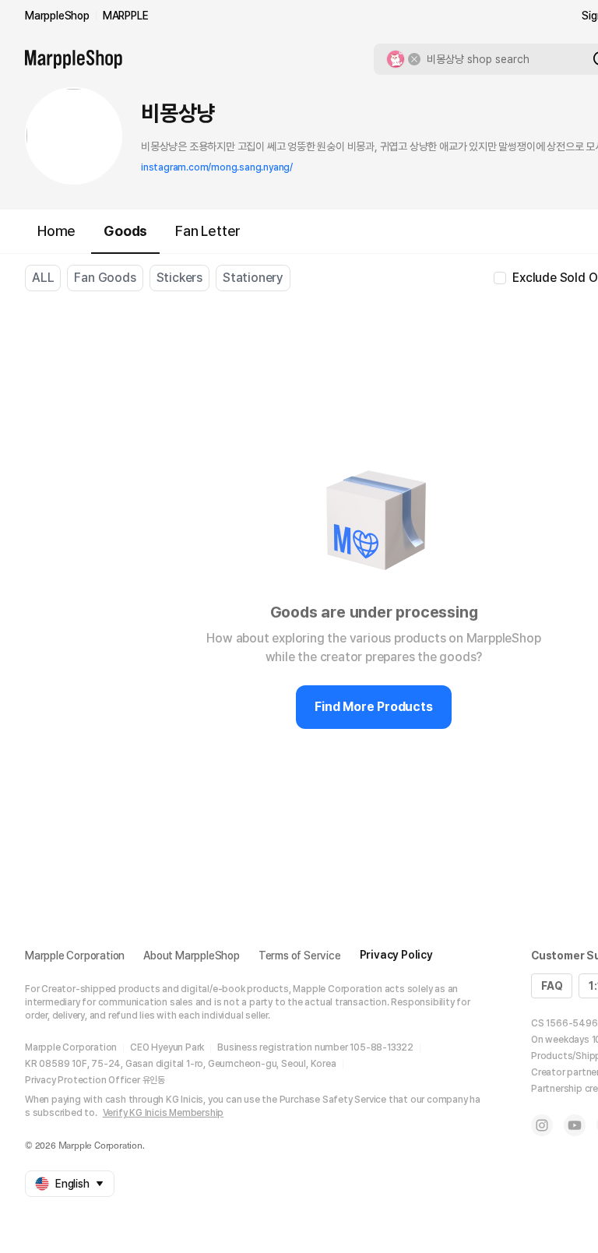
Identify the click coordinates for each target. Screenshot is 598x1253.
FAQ (551, 986)
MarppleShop (57, 15)
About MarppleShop (191, 955)
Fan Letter (208, 231)
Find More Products (373, 706)
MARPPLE (126, 15)
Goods (125, 231)
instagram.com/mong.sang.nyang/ (217, 167)
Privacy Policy (396, 955)
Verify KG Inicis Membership (163, 1112)
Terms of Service (300, 955)
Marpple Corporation (75, 955)
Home (56, 231)
